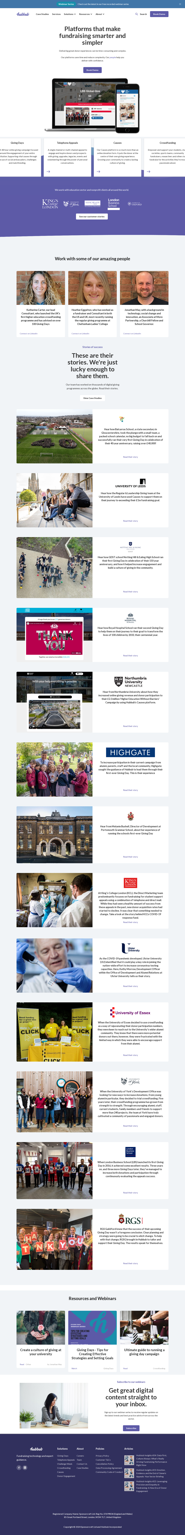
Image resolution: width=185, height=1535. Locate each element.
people (113, 57)
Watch (74, 1368)
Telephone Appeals (66, 1459)
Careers (80, 1455)
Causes (60, 1472)
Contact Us (82, 1464)
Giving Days (62, 1455)
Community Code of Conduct (109, 1472)
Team (79, 1459)
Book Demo (159, 14)
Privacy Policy (102, 1455)
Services (56, 14)
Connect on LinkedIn (29, 333)
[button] (70, 14)
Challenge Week (64, 1464)
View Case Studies (92, 398)
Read (22, 1364)
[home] (23, 14)
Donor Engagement (66, 1476)
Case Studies (42, 14)
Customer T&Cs (103, 1459)
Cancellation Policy (105, 1464)
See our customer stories (92, 216)
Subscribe (131, 1428)
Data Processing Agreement (109, 1468)
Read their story (130, 457)
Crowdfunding (64, 1468)
